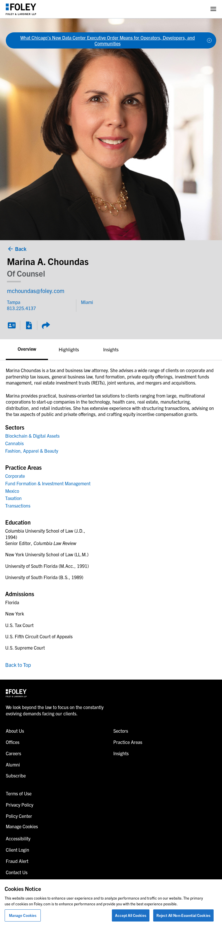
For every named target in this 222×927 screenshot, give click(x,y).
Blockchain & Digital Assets (32, 436)
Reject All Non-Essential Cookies (183, 915)
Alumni (13, 764)
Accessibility (18, 838)
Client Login (17, 850)
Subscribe (16, 775)
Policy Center (19, 816)
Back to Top (18, 664)
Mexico (12, 491)
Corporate (15, 476)
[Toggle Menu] (213, 9)
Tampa (13, 302)
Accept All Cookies (130, 915)
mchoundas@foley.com (35, 290)
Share (45, 325)
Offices (12, 742)
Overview (27, 349)
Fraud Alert (17, 861)
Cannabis (14, 443)
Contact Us (16, 872)
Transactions (17, 505)
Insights (111, 349)
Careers (13, 753)
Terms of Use (19, 793)
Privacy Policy (19, 804)
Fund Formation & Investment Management (47, 483)
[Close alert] (209, 40)
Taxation (13, 498)
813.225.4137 (18, 308)
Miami (87, 302)
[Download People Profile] (28, 325)
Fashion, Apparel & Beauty (31, 451)
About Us (15, 731)
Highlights (69, 349)
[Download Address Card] (11, 325)
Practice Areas (127, 742)
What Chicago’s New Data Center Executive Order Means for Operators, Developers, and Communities (107, 40)
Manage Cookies (23, 915)
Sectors (120, 731)
